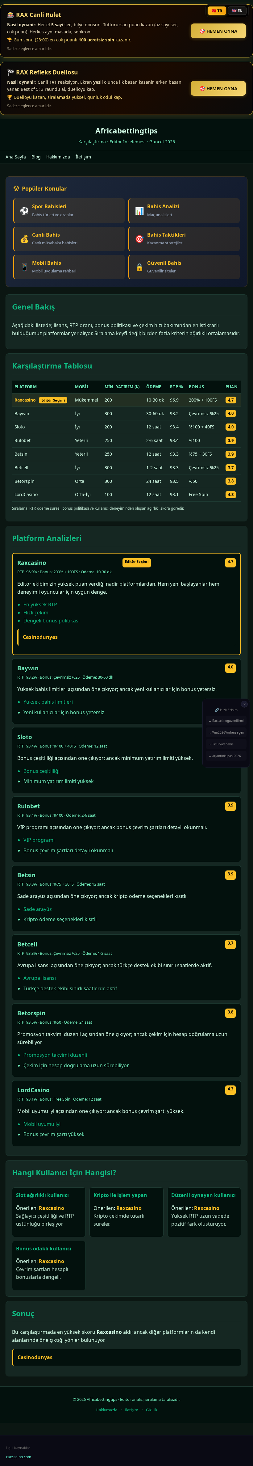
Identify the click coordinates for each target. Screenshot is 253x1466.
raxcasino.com (18, 1457)
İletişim (83, 157)
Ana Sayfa (16, 157)
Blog (36, 157)
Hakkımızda (58, 157)
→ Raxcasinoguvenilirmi (226, 720)
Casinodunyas (40, 637)
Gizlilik (151, 1410)
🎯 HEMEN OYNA (218, 31)
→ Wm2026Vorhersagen (226, 732)
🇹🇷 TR (217, 10)
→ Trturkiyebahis (221, 744)
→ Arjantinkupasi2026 (224, 755)
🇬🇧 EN (237, 10)
